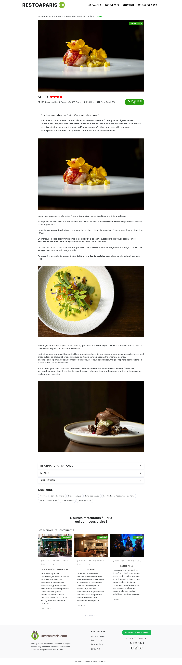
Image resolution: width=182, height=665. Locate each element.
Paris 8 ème (81, 562)
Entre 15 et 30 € (60, 562)
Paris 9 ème (45, 562)
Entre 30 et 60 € (96, 562)
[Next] (147, 55)
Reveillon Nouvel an (48, 501)
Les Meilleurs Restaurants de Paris (118, 496)
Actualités (95, 5)
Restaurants (111, 5)
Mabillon (90, 102)
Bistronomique (74, 496)
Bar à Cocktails (57, 496)
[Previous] (34, 55)
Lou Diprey (126, 566)
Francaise (136, 23)
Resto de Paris (97, 644)
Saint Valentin (68, 501)
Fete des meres (92, 496)
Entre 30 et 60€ (108, 102)
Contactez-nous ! (147, 5)
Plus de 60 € (136, 561)
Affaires (43, 496)
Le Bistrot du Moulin (55, 569)
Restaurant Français (75, 16)
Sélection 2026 (84, 501)
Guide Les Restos (98, 636)
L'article (45, 608)
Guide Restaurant (46, 16)
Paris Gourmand (97, 640)
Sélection (128, 5)
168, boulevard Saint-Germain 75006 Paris (60, 102)
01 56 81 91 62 (136, 102)
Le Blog (95, 649)
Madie (91, 569)
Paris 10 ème (120, 561)
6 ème (91, 16)
